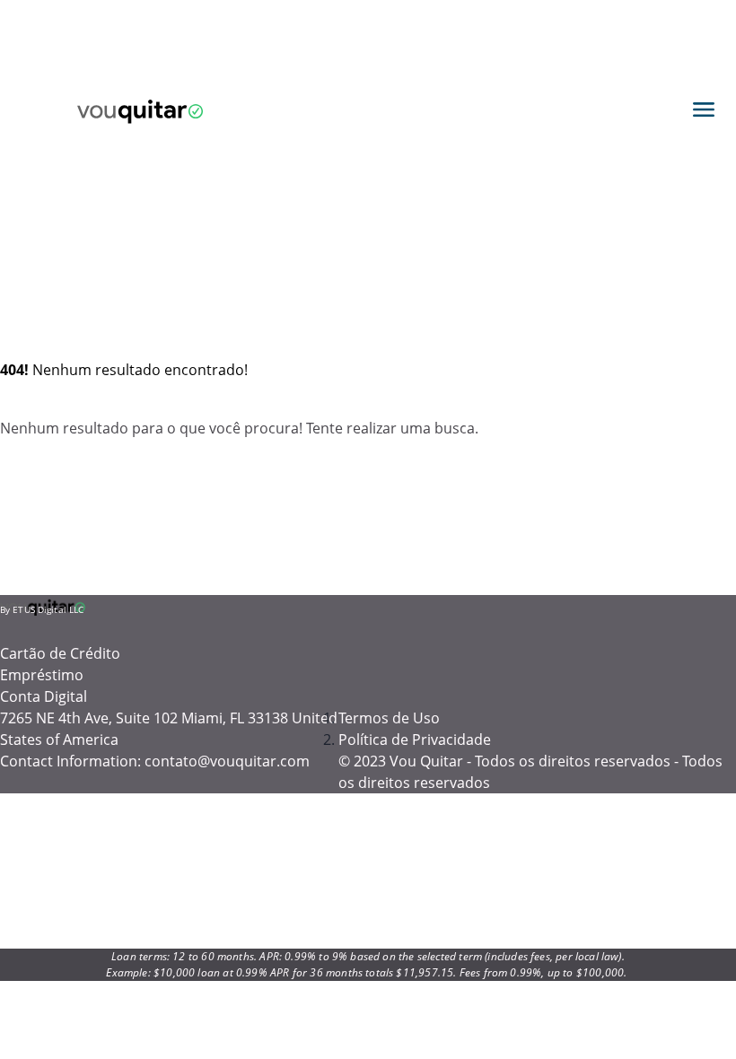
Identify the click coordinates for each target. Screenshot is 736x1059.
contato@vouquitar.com (227, 761)
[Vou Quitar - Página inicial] (140, 109)
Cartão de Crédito (60, 653)
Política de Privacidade (414, 739)
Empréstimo (41, 675)
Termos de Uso (389, 718)
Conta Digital (43, 696)
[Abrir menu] (703, 109)
